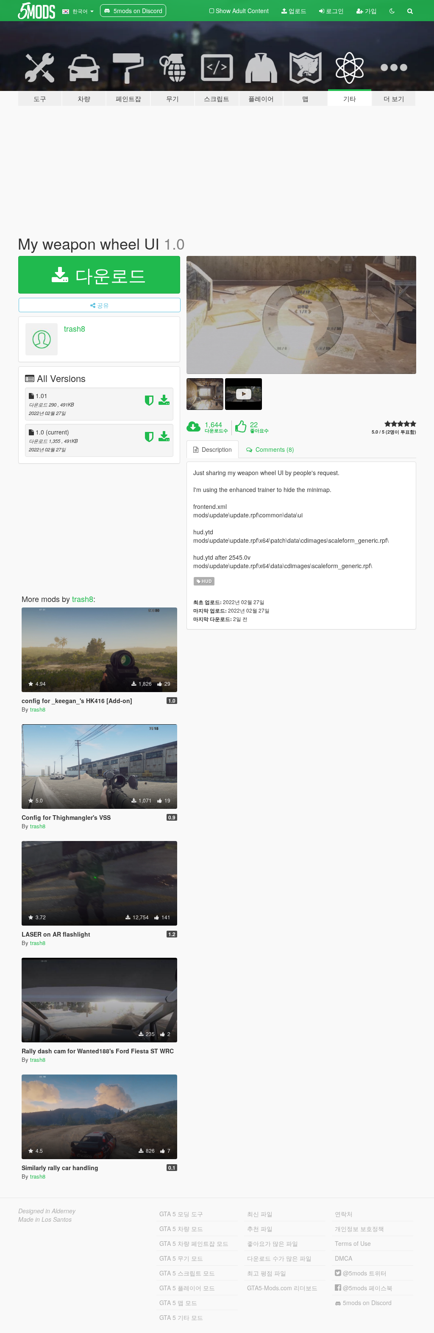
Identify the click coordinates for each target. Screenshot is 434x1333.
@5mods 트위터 (364, 1273)
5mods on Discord (366, 1302)
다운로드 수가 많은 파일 (279, 1258)
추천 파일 (260, 1228)
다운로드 (108, 274)
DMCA (343, 1258)
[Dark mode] (392, 10)
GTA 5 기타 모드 (181, 1317)
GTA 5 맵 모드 (178, 1302)
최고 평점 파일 (266, 1273)
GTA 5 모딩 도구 (181, 1213)
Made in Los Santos (45, 1219)
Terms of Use (353, 1243)
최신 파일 (260, 1213)
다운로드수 (216, 430)
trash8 (74, 328)
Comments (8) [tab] (273, 449)
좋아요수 (259, 430)
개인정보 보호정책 (359, 1228)
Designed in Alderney (46, 1211)
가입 (370, 10)
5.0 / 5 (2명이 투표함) (394, 431)
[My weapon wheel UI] (301, 315)
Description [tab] (215, 449)
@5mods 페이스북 (366, 1288)
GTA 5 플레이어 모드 (187, 1288)
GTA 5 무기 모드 (181, 1258)
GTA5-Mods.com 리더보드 (282, 1288)
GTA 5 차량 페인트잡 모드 (193, 1243)
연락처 (344, 1213)
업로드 (296, 10)
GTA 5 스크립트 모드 (187, 1273)
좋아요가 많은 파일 (272, 1243)
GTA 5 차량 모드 (181, 1228)
